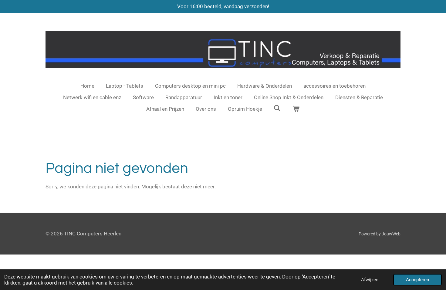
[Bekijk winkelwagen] (296, 109)
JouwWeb (391, 233)
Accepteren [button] (417, 279)
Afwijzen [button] (369, 279)
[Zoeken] (277, 108)
